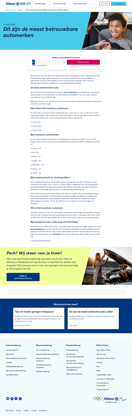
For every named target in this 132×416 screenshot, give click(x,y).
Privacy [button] (18, 410)
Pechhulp (57, 234)
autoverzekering (37, 229)
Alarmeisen (10, 354)
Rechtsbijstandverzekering (16, 371)
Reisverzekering (72, 350)
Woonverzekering (42, 350)
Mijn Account (101, 354)
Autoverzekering (12, 350)
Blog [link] (20, 10)
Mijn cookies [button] (10, 410)
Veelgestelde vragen (104, 375)
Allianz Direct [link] (11, 10)
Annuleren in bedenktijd (105, 379)
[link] (118, 4)
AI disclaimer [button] (43, 410)
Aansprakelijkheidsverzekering (47, 354)
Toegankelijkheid (103, 390)
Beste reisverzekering (74, 374)
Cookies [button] (34, 410)
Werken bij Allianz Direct (106, 358)
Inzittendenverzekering (14, 367)
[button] (41, 3)
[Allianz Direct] (18, 3)
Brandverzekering (42, 371)
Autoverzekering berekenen (16, 358)
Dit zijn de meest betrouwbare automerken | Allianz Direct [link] (47, 10)
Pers (98, 367)
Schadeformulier (12, 375)
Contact (99, 362)
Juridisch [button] (26, 410)
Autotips (9, 362)
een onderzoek (70, 92)
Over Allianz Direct (103, 350)
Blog (98, 371)
